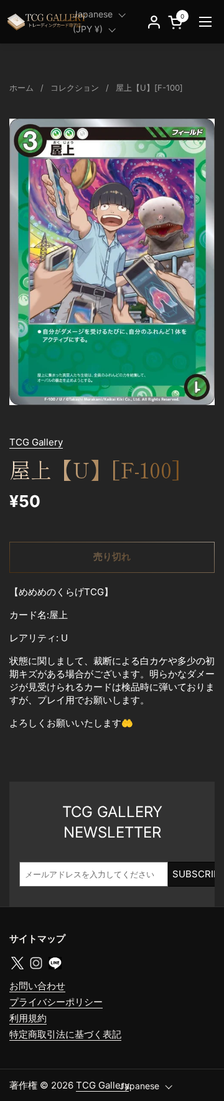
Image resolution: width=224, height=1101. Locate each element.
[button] (177, 22)
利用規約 (28, 1018)
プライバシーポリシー (56, 1002)
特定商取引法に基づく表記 (65, 1034)
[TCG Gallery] (48, 21)
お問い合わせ (37, 986)
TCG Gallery (36, 442)
